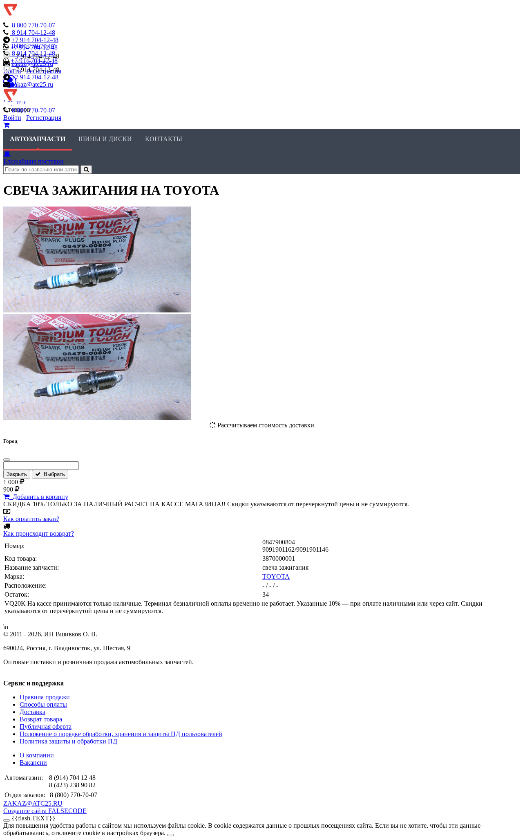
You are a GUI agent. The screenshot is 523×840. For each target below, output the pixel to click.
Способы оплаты (43, 704)
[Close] (170, 835)
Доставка (32, 711)
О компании (37, 755)
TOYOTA (276, 576)
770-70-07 (33, 25)
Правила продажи (45, 697)
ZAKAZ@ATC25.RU (33, 803)
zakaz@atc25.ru (32, 84)
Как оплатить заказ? (31, 518)
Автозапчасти (37, 138)
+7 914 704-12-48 (34, 39)
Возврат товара (41, 719)
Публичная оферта (46, 726)
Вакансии (33, 762)
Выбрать (52, 474)
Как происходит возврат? (38, 533)
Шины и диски (105, 138)
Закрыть (17, 474)
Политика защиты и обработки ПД (68, 741)
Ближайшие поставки (33, 161)
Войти (12, 117)
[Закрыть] (6, 459)
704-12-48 (33, 32)
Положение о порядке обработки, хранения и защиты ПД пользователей (121, 733)
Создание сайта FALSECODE (45, 810)
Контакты (163, 138)
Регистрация (43, 117)
